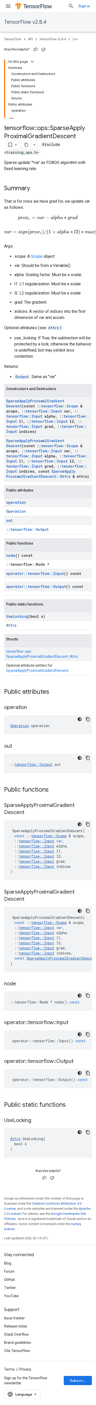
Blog (7, 1263)
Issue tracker (14, 1318)
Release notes (15, 1326)
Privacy (25, 1369)
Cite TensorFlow (17, 1351)
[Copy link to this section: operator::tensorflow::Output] (78, 1062)
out (9, 520)
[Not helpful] (43, 49)
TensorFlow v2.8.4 (25, 22)
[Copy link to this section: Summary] (35, 189)
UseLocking (17, 616)
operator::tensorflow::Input (35, 573)
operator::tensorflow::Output (36, 586)
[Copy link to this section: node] (21, 984)
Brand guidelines (17, 1342)
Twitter (10, 1288)
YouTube (11, 1296)
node (10, 555)
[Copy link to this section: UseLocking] (36, 1121)
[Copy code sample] (88, 719)
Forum (9, 1271)
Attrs (53, 327)
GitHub (9, 1280)
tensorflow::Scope (59, 406)
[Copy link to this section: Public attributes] (54, 692)
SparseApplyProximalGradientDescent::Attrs (40, 474)
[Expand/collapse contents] (32, 62)
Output (22, 376)
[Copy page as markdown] (26, 144)
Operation (16, 511)
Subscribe (79, 1380)
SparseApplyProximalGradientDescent (37, 670)
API (30, 39)
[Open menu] (8, 6)
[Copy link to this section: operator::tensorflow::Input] (73, 1023)
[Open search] (71, 6)
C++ (75, 39)
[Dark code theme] (80, 719)
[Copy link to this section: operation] (32, 708)
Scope (36, 256)
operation (16, 502)
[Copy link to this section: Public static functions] (71, 1105)
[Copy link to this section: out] (17, 746)
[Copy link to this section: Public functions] (54, 790)
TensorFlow (12, 39)
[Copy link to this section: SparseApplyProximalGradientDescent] (29, 813)
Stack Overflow (16, 1334)
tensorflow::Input (44, 411)
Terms (9, 1369)
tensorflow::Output (29, 529)
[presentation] (48, 218)
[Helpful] (35, 49)
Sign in (84, 6)
